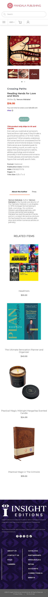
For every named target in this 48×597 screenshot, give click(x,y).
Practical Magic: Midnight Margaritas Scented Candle (24, 412)
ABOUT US (12, 551)
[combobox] (24, 14)
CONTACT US (13, 555)
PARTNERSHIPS (34, 555)
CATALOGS (33, 551)
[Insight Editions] (24, 6)
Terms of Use (31, 594)
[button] (22, 82)
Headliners (24, 291)
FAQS (9, 560)
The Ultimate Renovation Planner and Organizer (24, 351)
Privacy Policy (17, 594)
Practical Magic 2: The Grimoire (24, 472)
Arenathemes (26, 592)
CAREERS (11, 564)
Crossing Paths (17, 88)
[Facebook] (17, 536)
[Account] (28, 22)
